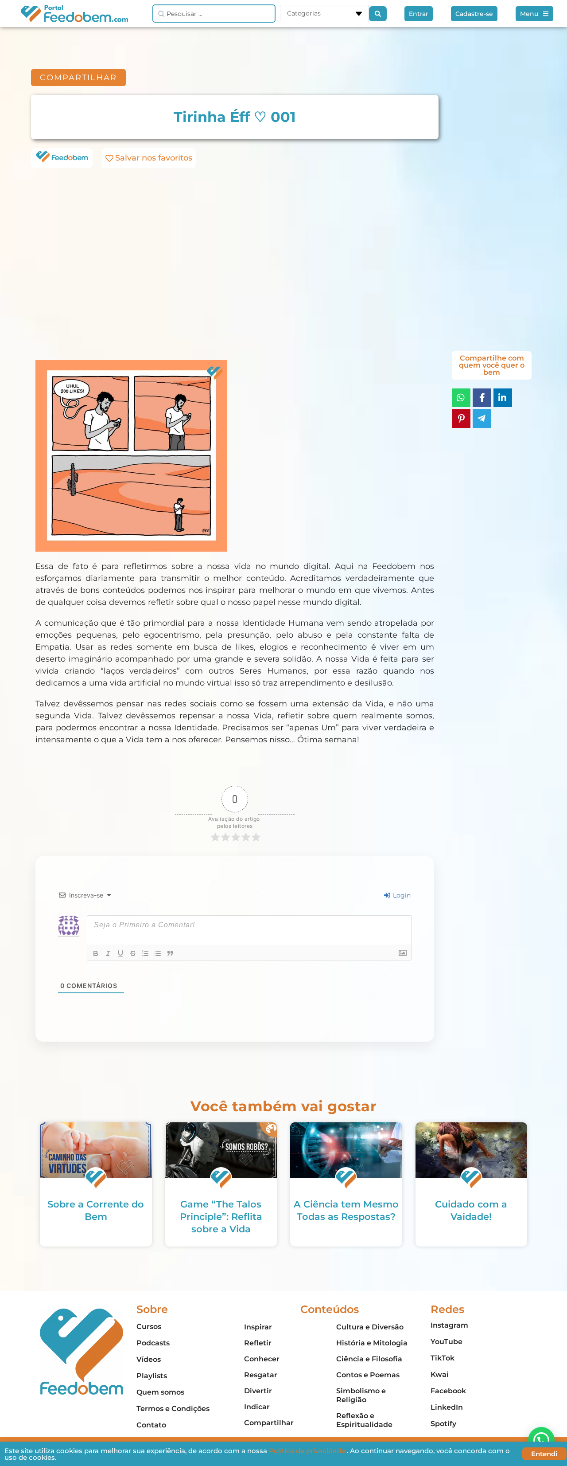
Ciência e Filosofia (369, 1359)
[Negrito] (95, 953)
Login (401, 895)
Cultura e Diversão (370, 1327)
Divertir (258, 1391)
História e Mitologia (372, 1343)
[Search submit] (378, 13)
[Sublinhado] (120, 953)
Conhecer (262, 1359)
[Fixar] (133, 953)
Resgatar (260, 1375)
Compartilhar (269, 1423)
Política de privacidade (308, 1450)
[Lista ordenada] (145, 953)
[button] (541, 1440)
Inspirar (258, 1327)
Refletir (258, 1343)
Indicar (257, 1407)
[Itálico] (108, 953)
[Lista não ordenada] (157, 953)
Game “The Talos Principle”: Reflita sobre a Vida (221, 1217)
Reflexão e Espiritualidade (364, 1420)
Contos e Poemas (368, 1375)
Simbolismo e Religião (361, 1395)
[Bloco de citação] (170, 953)
